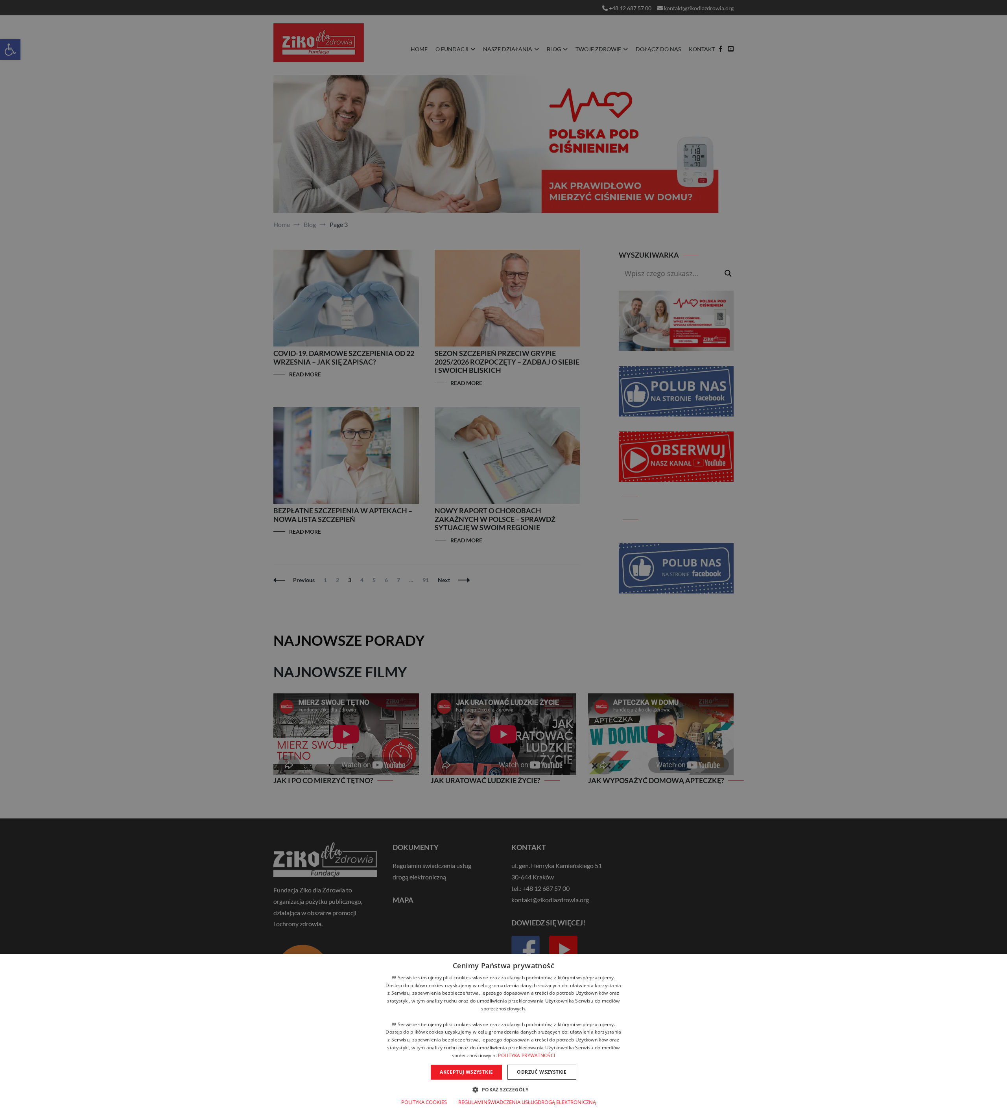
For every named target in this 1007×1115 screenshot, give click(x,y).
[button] (503, 1089)
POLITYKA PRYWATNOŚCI (526, 1055)
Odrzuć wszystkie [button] (541, 1072)
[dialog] (503, 1034)
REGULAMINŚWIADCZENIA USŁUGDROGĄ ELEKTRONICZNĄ (527, 1102)
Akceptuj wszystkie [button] (466, 1072)
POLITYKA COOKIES (424, 1102)
